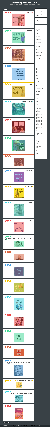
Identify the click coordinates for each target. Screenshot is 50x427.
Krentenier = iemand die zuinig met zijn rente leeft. (24, 405)
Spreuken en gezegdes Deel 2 (39, 120)
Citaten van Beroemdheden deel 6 (40, 43)
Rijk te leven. (37, 105)
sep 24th (5, 406)
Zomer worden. (38, 156)
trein (36, 137)
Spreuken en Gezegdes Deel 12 (39, 114)
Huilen (37, 75)
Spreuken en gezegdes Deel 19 (39, 119)
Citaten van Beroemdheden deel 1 (40, 37)
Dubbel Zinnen (37, 51)
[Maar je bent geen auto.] (19, 158)
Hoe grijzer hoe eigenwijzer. (28, 280)
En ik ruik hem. (30, 119)
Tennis (37, 134)
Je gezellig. (30, 220)
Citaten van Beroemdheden (39, 36)
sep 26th (5, 360)
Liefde (37, 87)
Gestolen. (37, 64)
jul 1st (5, 30)
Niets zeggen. (37, 92)
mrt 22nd (5, 315)
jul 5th (5, 12)
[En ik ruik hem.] (18, 121)
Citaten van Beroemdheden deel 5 (40, 42)
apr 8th (5, 220)
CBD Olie (28, 425)
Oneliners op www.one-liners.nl (25, 2)
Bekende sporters (38, 32)
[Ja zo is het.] (18, 86)
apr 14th (5, 170)
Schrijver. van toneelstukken (39, 108)
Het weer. (37, 71)
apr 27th (5, 138)
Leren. (37, 84)
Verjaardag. (37, 141)
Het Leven (37, 69)
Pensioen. (37, 97)
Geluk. (37, 62)
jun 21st (5, 66)
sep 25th (5, 380)
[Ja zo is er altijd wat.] (19, 188)
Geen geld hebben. (38, 58)
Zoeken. (37, 155)
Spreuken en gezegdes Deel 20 (39, 121)
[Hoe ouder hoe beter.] (19, 172)
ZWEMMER (37, 157)
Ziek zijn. (37, 154)
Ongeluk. (37, 93)
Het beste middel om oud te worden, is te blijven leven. (24, 380)
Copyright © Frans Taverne (6, 425)
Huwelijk (37, 76)
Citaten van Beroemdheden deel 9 (40, 45)
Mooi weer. (37, 90)
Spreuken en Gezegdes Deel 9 (39, 129)
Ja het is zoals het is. (29, 330)
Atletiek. (37, 30)
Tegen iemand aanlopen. (39, 133)
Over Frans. (37, 20)
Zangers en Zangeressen (39, 152)
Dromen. (37, 50)
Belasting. (37, 33)
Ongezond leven (38, 94)
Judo (36, 79)
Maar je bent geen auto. (28, 156)
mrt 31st (5, 265)
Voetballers (37, 143)
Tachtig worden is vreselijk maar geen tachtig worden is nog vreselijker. (21, 393)
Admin (18, 425)
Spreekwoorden (38, 110)
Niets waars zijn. (38, 91)
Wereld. (37, 149)
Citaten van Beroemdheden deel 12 (40, 39)
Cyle (16, 425)
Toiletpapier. (37, 136)
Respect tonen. (38, 104)
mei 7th (5, 101)
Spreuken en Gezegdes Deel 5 (39, 126)
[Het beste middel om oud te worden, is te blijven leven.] (19, 382)
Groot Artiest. (37, 67)
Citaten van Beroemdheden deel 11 (40, 38)
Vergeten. (37, 140)
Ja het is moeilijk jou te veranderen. (26, 137)
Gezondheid (37, 66)
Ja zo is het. (30, 84)
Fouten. (37, 56)
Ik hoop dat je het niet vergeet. (27, 101)
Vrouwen (37, 147)
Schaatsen (37, 107)
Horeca (37, 74)
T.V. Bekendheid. (38, 132)
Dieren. (37, 49)
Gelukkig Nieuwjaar (38, 63)
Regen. (37, 103)
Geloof (37, 61)
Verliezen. (37, 142)
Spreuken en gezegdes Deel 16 (39, 117)
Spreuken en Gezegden (38, 111)
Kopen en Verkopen (38, 82)
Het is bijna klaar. (38, 68)
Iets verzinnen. (37, 77)
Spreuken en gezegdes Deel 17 (39, 118)
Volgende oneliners (7, 422)
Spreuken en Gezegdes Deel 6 (39, 127)
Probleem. (37, 102)
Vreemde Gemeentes (38, 144)
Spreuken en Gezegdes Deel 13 (39, 115)
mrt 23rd (5, 296)
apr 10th (5, 202)
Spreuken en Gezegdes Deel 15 (39, 116)
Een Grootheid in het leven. (39, 52)
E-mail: (36, 13)
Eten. (36, 54)
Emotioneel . (37, 53)
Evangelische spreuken (38, 55)
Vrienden (37, 145)
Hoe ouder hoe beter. (29, 170)
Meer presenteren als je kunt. (39, 88)
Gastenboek (37, 21)
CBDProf (40, 425)
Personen (37, 98)
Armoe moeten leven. (38, 28)
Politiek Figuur (37, 100)
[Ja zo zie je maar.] (18, 32)
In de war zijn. (37, 78)
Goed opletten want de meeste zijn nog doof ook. (24, 346)
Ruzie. (36, 106)
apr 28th (5, 119)
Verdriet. (37, 139)
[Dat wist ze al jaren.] (19, 298)
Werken (37, 150)
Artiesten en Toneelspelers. (39, 29)
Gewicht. (37, 65)
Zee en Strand (37, 153)
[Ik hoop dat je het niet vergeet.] (18, 103)
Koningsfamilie (37, 81)
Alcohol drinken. (38, 27)
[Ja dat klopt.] (19, 204)
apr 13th (5, 186)
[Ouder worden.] (18, 14)
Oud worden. (37, 95)
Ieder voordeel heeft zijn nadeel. (27, 47)
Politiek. (37, 101)
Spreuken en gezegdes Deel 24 (39, 124)
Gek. (36, 59)
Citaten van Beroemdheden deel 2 (40, 40)
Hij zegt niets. (37, 72)
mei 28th (5, 84)
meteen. (37, 89)
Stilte (36, 131)
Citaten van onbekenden (39, 46)
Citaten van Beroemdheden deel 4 (40, 41)
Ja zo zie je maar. (29, 30)
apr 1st (5, 236)
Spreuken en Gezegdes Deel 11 (39, 113)
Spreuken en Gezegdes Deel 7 (39, 128)
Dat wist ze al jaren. (29, 296)
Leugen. (37, 85)
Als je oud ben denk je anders (28, 264)
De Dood (37, 48)
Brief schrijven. (37, 35)
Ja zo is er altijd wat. (29, 186)
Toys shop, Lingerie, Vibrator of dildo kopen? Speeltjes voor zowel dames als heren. (10, 424)
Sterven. (37, 130)
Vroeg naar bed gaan (38, 146)
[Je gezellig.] (19, 222)
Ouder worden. (30, 12)
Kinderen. (37, 80)
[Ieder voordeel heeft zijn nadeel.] (18, 49)
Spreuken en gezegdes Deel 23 (39, 123)
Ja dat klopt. (30, 202)
